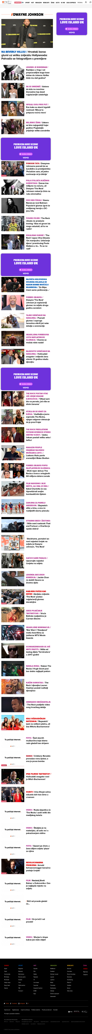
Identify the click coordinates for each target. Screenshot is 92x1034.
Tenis (19, 982)
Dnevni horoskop (71, 974)
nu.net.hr (33, 1024)
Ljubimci (52, 979)
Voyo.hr (18, 1021)
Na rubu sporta (21, 977)
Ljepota (52, 977)
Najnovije (85, 972)
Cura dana (69, 971)
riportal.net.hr (65, 1021)
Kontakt (55, 1010)
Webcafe (46, 2)
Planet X (69, 982)
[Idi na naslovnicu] (7, 4)
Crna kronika (7, 974)
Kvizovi (68, 988)
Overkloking (70, 979)
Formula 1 (20, 991)
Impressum (7, 1010)
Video (85, 969)
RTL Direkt (6, 979)
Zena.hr (12, 1021)
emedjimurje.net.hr (27, 1021)
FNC (19, 988)
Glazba (35, 974)
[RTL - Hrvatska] (77, 1012)
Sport (27, 2)
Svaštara (69, 985)
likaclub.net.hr (41, 1024)
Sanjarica (85, 974)
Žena (52, 2)
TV (34, 979)
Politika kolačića (35, 1010)
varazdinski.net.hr (55, 1021)
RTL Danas (6, 977)
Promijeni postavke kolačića (11, 1013)
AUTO (57, 2)
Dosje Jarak (7, 985)
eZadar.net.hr (25, 1024)
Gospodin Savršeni (38, 988)
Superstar (36, 985)
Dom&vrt (52, 971)
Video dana (70, 991)
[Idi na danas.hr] (19, 2)
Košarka (20, 979)
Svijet (5, 971)
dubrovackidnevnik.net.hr (78, 1021)
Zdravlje (52, 991)
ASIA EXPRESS (71, 2)
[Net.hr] (84, 1012)
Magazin (38, 2)
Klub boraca (21, 974)
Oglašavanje (15, 1010)
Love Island (36, 982)
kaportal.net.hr (45, 1021)
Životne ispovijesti (54, 993)
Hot (32, 2)
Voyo (35, 993)
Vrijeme (6, 988)
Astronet (69, 968)
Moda (51, 982)
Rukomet (20, 971)
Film (34, 971)
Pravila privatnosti (47, 1010)
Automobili (53, 996)
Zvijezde (35, 968)
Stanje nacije (7, 982)
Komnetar (69, 977)
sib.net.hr (36, 1021)
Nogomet (20, 968)
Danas (6, 965)
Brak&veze (52, 968)
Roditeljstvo (53, 988)
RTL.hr (6, 1021)
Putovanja (52, 985)
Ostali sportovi (21, 985)
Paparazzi (36, 977)
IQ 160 (63, 2)
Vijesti (5, 968)
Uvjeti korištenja (25, 1010)
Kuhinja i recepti (54, 974)
